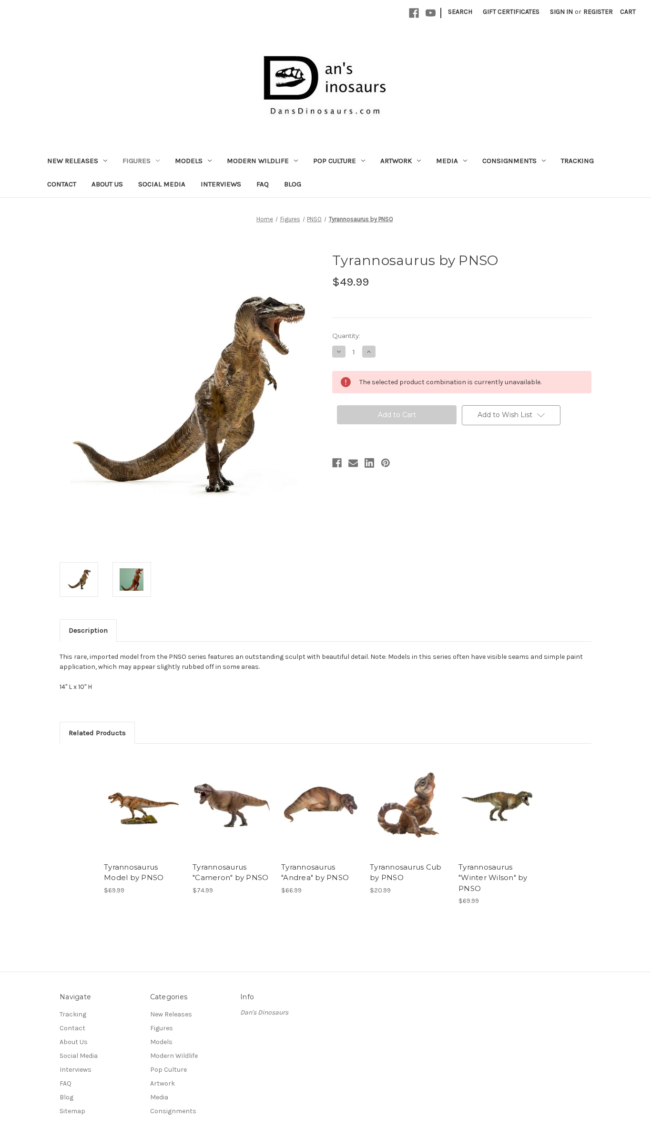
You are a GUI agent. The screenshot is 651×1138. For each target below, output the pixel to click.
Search (460, 12)
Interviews (221, 184)
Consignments (509, 160)
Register (598, 12)
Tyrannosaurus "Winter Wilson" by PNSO (493, 877)
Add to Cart (232, 805)
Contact (61, 184)
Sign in (561, 12)
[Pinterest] (385, 463)
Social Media (161, 184)
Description (88, 630)
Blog (292, 184)
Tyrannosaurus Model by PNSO (133, 872)
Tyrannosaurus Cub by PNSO (405, 872)
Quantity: (346, 335)
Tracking (577, 160)
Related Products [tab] (97, 732)
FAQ (262, 184)
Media (447, 160)
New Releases (72, 160)
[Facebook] (414, 13)
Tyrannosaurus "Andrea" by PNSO (315, 872)
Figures (136, 160)
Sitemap (72, 1111)
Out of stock (143, 805)
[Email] (353, 463)
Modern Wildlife (258, 160)
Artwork (396, 160)
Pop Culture (334, 160)
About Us (107, 184)
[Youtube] (431, 13)
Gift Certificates (511, 12)
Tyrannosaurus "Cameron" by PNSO (230, 872)
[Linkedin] (369, 463)
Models (189, 160)
